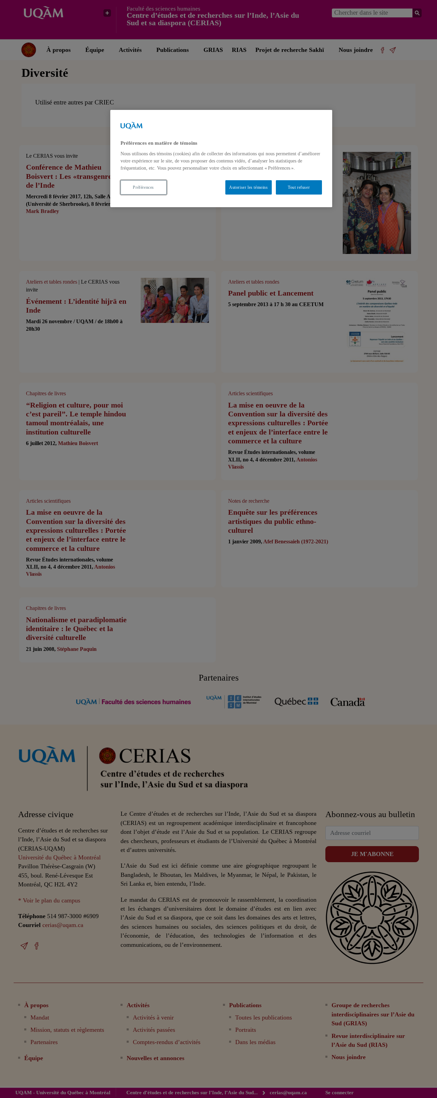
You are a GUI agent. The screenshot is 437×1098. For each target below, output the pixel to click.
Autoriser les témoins (248, 187)
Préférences (143, 187)
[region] (221, 158)
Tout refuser (299, 187)
